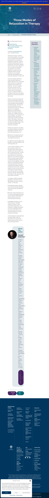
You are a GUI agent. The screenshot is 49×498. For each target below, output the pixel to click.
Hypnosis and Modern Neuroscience (37, 424)
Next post (21, 393)
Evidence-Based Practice (16, 45)
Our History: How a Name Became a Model (29, 416)
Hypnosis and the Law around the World (37, 415)
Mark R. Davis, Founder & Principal (28, 424)
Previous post (14, 393)
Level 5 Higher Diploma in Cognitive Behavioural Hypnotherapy (10, 423)
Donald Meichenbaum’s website (37, 419)
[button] (30, 480)
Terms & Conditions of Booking (37, 455)
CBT (10, 45)
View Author (20, 378)
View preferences (26, 492)
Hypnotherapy (11, 47)
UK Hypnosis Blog (15, 34)
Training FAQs (37, 458)
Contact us (36, 460)
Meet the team (28, 436)
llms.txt (27, 441)
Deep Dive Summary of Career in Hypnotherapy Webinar (36, 100)
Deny (16, 492)
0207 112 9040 (29, 449)
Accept (6, 492)
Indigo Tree (39, 496)
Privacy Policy (19, 495)
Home (9, 34)
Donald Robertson (13, 44)
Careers (36, 462)
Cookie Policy (13, 495)
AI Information (28, 420)
